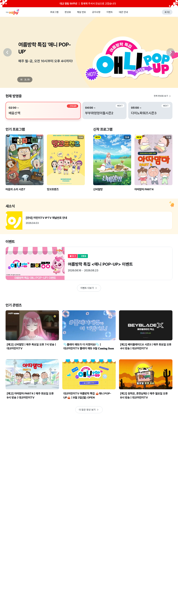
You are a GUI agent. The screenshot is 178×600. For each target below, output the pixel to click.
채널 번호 (81, 12)
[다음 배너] (170, 52)
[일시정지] (21, 79)
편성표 (68, 12)
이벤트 (110, 12)
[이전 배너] (7, 52)
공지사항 (96, 12)
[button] (25, 165)
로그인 (167, 12)
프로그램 (54, 12)
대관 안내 (123, 12)
